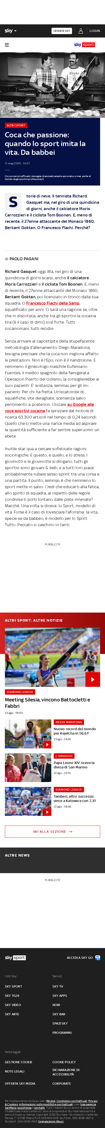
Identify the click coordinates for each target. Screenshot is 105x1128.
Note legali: (13, 1052)
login (95, 31)
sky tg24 (12, 995)
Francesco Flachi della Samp (52, 303)
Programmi (62, 1033)
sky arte (12, 1014)
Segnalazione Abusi (51, 1121)
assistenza (24, 1107)
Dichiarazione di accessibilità (65, 1072)
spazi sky (60, 1023)
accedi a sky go (80, 958)
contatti (39, 1107)
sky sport (13, 986)
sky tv (57, 986)
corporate (61, 1083)
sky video (13, 1005)
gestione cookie (18, 1062)
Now (56, 1005)
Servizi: (57, 976)
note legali (14, 1071)
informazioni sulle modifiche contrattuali (46, 1104)
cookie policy (64, 1062)
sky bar (58, 1014)
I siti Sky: (11, 976)
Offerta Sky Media (20, 1083)
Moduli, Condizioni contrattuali (66, 1101)
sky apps (59, 995)
